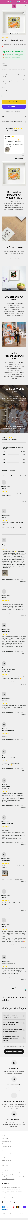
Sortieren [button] (4, 470)
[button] (2, 144)
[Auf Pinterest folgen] (10, 1202)
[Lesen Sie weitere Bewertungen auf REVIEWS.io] (20, 159)
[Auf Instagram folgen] (7, 1202)
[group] (14, 437)
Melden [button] (17, 498)
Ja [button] (15, 498)
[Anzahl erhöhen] (9, 90)
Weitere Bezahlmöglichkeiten (14, 111)
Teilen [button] (21, 498)
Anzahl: (4, 87)
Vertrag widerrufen (7, 1160)
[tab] (11, 476)
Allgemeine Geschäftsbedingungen (7, 1153)
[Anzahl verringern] (4, 90)
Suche (3, 1135)
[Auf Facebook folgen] (3, 1202)
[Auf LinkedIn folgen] (14, 1202)
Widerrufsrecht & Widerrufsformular (7, 1147)
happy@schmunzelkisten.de (14, 1051)
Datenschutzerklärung (7, 1142)
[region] (14, 144)
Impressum (5, 1138)
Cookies (4, 1157)
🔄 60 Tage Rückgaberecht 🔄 (19, 1)
